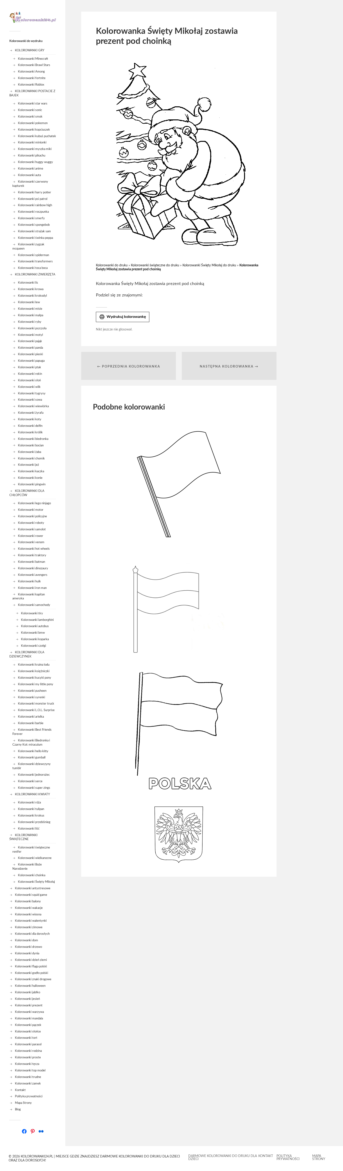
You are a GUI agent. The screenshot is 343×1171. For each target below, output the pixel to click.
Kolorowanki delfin (30, 425)
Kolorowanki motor (30, 509)
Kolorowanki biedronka (33, 439)
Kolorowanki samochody (34, 605)
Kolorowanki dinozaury (33, 568)
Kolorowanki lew (29, 302)
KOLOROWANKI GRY (29, 50)
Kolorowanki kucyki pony (34, 677)
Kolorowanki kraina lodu (33, 664)
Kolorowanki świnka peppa (35, 237)
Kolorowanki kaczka (31, 471)
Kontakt (20, 1090)
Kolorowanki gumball (32, 757)
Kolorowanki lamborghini (37, 620)
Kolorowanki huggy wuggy (35, 162)
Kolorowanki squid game (31, 894)
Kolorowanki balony (28, 901)
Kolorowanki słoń (29, 380)
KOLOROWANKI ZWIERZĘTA (35, 274)
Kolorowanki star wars (32, 103)
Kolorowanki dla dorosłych (32, 933)
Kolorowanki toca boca (33, 268)
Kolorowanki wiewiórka (33, 406)
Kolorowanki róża (29, 802)
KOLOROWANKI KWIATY (32, 794)
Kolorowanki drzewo (28, 946)
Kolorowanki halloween (30, 985)
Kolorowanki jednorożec (34, 774)
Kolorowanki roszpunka (33, 211)
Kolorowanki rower (30, 536)
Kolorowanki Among (31, 71)
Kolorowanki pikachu (31, 155)
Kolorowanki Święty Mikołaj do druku (209, 265)
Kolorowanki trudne (28, 1077)
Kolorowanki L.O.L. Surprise (36, 710)
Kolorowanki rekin (30, 373)
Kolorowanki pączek (28, 1025)
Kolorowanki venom (31, 542)
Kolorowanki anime (30, 168)
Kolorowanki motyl (30, 335)
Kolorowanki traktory (32, 555)
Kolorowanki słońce (28, 1031)
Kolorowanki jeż (28, 464)
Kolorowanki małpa (30, 315)
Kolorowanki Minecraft (33, 58)
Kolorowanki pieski (30, 354)
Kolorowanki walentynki (31, 920)
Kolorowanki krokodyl (32, 295)
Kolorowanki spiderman (33, 255)
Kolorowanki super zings (34, 787)
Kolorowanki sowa (30, 399)
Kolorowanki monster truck (36, 703)
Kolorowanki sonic (30, 110)
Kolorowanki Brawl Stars (34, 65)
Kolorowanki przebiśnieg (34, 822)
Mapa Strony (23, 1103)
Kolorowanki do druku (112, 265)
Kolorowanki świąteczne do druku (155, 265)
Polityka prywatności (28, 1096)
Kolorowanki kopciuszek (34, 129)
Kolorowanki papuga (31, 360)
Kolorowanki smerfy (31, 218)
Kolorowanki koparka (35, 639)
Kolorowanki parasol (28, 1044)
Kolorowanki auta (29, 175)
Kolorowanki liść (28, 828)
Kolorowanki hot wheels (34, 548)
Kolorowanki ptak (29, 367)
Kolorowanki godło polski (31, 973)
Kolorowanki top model (30, 1070)
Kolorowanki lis (28, 282)
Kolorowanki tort (26, 1037)
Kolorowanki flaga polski (31, 966)
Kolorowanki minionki (32, 142)
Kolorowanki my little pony (35, 684)
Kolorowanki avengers (32, 574)
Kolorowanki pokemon (33, 123)
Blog (18, 1109)
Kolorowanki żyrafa (30, 412)
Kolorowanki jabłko (27, 992)
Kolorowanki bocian (31, 445)
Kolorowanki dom (26, 940)
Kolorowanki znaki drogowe (33, 979)
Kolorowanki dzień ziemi (31, 960)
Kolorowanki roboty (31, 522)
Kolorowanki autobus (35, 626)
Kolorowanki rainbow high (35, 205)
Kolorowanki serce (30, 781)
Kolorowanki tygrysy (32, 393)
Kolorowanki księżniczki (33, 671)
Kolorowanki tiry (32, 613)
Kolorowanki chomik (31, 458)
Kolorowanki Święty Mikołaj (36, 881)
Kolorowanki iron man (32, 588)
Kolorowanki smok (30, 116)
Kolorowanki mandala (29, 1018)
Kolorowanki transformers (35, 261)
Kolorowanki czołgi (33, 645)
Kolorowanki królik (30, 432)
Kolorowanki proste (28, 1057)
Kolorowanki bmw (33, 632)
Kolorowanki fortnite (32, 78)
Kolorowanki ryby (29, 321)
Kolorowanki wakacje (29, 908)
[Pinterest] (32, 1131)
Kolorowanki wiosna (28, 914)
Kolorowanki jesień (27, 998)
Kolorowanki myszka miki (35, 149)
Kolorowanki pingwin (32, 484)
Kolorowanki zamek (28, 1083)
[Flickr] (41, 1131)
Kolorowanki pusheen (32, 690)
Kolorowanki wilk (29, 387)
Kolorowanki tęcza (27, 1064)
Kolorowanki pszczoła (32, 328)
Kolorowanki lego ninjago (34, 503)
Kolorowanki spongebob (34, 224)
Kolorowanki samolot (32, 529)
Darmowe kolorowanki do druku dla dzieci (222, 1157)
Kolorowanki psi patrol (32, 199)
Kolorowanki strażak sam (34, 231)
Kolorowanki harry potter (34, 192)
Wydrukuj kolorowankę (122, 317)
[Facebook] (24, 1131)
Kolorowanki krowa (30, 289)
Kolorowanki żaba (29, 452)
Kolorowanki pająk (30, 341)
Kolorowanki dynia (27, 953)
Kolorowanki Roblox (31, 84)
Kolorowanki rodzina (28, 1050)
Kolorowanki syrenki (31, 697)
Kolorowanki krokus (31, 815)
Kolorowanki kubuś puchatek (37, 136)
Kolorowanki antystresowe (32, 888)
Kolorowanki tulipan (31, 809)
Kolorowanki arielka (31, 716)
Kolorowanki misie (30, 308)
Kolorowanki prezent (28, 1005)
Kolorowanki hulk (29, 581)
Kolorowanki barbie (30, 723)
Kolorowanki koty (29, 419)
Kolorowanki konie (30, 477)
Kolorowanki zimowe (28, 927)
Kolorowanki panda (30, 347)
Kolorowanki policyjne (32, 516)
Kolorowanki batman (31, 561)
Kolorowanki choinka (31, 875)
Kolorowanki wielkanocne (35, 858)
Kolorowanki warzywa (29, 1012)
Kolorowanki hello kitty (33, 751)
